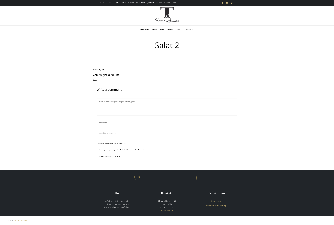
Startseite (144, 29)
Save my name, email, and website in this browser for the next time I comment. (127, 150)
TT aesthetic (188, 29)
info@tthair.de (167, 210)
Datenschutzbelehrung (216, 205)
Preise (154, 29)
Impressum (216, 201)
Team (162, 29)
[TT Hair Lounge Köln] (167, 15)
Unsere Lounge (174, 29)
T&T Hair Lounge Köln (21, 220)
